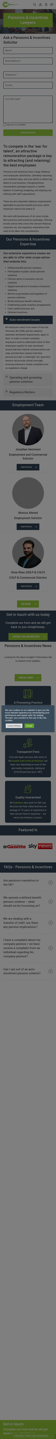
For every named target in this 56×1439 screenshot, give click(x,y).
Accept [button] (29, 726)
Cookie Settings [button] (14, 726)
